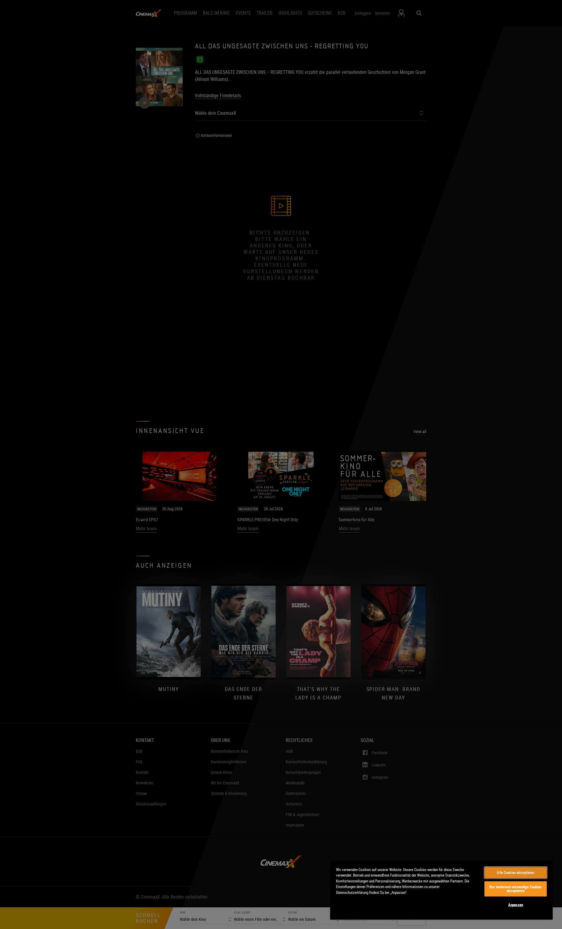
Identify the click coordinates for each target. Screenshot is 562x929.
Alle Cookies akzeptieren (515, 872)
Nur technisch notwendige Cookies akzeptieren (515, 888)
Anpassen (515, 904)
